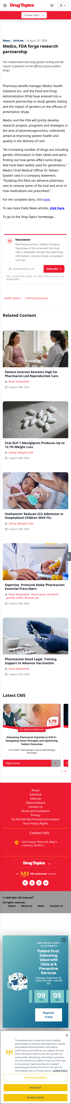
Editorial (35, 798)
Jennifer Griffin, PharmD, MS (22, 597)
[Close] (67, 1035)
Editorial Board (35, 803)
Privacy (35, 815)
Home (12, 906)
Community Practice (36, 298)
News (41, 906)
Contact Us (35, 807)
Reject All (35, 1087)
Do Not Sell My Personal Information (35, 819)
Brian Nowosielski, (19, 594)
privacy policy (12, 278)
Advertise (35, 794)
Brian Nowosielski (19, 381)
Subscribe (52, 268)
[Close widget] (63, 940)
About (35, 790)
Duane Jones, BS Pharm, (45, 594)
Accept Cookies (35, 1097)
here (46, 199)
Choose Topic (31, 15)
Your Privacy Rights (35, 823)
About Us (26, 906)
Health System (12, 298)
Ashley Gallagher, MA (21, 452)
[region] (35, 1067)
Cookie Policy (60, 1070)
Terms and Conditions (35, 811)
